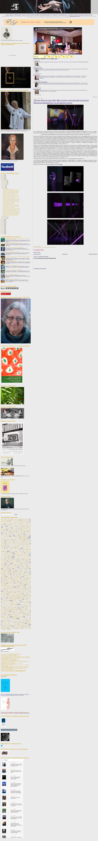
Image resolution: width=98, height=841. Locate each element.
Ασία (11, 535)
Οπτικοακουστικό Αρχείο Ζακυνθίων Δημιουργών (13, 593)
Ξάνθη (2, 592)
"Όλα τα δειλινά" (26, 666)
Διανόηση (27, 544)
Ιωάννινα (24, 563)
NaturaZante (37, 75)
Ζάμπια (16, 557)
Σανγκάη (3, 609)
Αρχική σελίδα (64, 254)
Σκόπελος (18, 610)
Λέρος (25, 574)
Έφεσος (2, 557)
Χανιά (24, 626)
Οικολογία (12, 592)
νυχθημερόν (37, 60)
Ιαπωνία (2, 561)
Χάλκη (16, 626)
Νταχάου (4, 591)
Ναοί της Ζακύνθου (20, 588)
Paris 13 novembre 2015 (26, 628)
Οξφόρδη (2, 593)
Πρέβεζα (23, 603)
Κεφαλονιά (5, 568)
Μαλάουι (25, 576)
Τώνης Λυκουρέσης (23, 621)
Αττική (16, 535)
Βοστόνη (12, 539)
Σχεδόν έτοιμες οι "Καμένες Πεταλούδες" (13, 242)
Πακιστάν (10, 594)
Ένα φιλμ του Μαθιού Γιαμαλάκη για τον (13, 671)
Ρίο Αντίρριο (19, 606)
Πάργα (6, 596)
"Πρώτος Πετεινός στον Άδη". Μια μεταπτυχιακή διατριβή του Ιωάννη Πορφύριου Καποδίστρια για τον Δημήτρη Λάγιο (61, 101)
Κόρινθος (6, 571)
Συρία (26, 614)
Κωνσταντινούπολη (5, 574)
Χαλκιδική (20, 626)
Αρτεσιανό (15, 534)
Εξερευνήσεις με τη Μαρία (18, 552)
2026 (3, 174)
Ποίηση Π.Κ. (16, 600)
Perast (2, 629)
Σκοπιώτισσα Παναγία (25, 610)
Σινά (15, 610)
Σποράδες (25, 612)
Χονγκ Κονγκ (4, 627)
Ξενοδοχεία (6, 592)
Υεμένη (25, 622)
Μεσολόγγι (10, 581)
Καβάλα (29, 563)
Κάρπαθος (19, 566)
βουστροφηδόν (38, 89)
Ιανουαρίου (5, 218)
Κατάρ (29, 566)
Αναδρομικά (7, 530)
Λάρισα (22, 574)
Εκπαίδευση (13, 551)
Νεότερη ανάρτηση (37, 254)
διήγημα (13, 545)
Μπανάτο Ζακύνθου (8, 587)
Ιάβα (29, 560)
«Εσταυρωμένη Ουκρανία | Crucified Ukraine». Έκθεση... (11, 201)
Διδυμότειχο (8, 545)
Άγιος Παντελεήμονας (14, 525)
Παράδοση (21, 595)
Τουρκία (29, 619)
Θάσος (7, 559)
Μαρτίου (4, 216)
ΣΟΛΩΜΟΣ (37, 14)
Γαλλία (22, 540)
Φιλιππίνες (6, 623)
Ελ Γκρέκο (19, 551)
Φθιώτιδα (29, 622)
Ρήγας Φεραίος (13, 606)
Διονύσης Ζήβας (20, 545)
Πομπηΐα (2, 603)
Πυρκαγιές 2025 (3, 606)
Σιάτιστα (23, 609)
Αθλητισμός (20, 526)
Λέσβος (28, 574)
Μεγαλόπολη (17, 580)
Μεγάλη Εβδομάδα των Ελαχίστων (8, 580)
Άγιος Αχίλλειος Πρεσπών (16, 524)
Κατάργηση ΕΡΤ (4, 567)
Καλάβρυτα (18, 564)
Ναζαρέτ (9, 588)
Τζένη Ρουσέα (27, 618)
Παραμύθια (2, 596)
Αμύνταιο (24, 529)
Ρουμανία (6, 607)
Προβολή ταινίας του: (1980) (10, 655)
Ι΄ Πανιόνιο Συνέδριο (14, 560)
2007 (3, 233)
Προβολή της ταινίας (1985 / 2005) (13, 670)
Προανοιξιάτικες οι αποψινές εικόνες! (12, 265)
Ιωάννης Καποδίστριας (16, 563)
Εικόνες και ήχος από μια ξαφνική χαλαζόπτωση (14, 269)
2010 (3, 230)
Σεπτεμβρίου (5, 183)
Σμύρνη (2, 611)
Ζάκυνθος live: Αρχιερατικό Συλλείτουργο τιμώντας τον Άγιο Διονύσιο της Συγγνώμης (54, 61)
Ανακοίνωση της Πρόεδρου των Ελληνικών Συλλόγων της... (12, 213)
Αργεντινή (8, 531)
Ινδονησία (28, 561)
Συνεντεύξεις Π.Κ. (20, 614)
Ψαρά (13, 627)
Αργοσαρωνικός (20, 531)
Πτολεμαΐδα (22, 604)
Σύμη (1, 614)
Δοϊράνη (24, 547)
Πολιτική (19, 602)
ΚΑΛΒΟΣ (32, 14)
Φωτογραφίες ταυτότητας (6, 626)
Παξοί (8, 595)
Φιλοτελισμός (4, 624)
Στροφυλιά (27, 613)
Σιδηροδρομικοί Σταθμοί (5, 610)
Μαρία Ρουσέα (28, 577)
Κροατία (27, 572)
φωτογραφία (27, 625)
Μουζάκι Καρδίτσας (9, 584)
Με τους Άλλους (28, 579)
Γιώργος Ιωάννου (27, 541)
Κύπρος (27, 573)
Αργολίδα (13, 531)
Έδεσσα (9, 548)
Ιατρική (5, 561)
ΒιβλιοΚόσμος (23, 538)
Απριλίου (4, 188)
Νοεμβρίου (5, 181)
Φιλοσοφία (29, 623)
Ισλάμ (18, 562)
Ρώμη (17, 607)
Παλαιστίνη (24, 594)
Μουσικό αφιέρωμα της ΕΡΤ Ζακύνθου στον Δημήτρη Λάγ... (12, 208)
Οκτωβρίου (5, 182)
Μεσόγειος (4, 581)
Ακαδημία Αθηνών (23, 527)
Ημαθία (11, 558)
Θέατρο (10, 559)
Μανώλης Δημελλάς (16, 577)
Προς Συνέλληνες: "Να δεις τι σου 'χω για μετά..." (14, 247)
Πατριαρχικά (14, 598)
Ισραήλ (26, 562)
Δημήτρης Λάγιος (48, 247)
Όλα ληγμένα (18, 592)
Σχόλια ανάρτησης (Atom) (43, 256)
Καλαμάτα (23, 564)
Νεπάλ (2, 590)
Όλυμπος (27, 592)
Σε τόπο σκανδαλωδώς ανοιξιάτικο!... (12, 274)
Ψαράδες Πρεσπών (18, 627)
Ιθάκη (19, 561)
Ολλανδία (23, 592)
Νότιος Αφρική (28, 590)
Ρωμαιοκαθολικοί (11, 607)
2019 (3, 221)
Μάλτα (29, 576)
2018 (3, 222)
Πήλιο (29, 599)
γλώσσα (24, 542)
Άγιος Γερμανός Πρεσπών (26, 524)
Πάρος (12, 596)
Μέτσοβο (2, 582)
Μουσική (21, 585)
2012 (3, 228)
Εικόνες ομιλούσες (13, 549)
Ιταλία (8, 563)
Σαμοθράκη (29, 608)
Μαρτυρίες (8, 578)
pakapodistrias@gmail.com (75, 16)
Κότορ (18, 571)
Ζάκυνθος (8, 557)
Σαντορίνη (9, 609)
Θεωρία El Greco (3, 560)
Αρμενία (3, 534)
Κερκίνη (24, 567)
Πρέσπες (27, 603)
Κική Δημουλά (17, 568)
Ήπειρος (14, 558)
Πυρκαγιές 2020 (21, 605)
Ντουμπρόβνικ (14, 591)
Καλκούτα (21, 565)
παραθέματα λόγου (38, 68)
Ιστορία (2, 563)
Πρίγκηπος (2, 604)
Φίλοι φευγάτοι (53, 247)
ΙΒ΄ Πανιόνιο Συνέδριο (12, 561)
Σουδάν (24, 611)
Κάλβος (6, 565)
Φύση (27, 624)
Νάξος (14, 588)
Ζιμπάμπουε (20, 557)
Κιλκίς (23, 568)
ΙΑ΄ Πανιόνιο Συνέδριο (23, 560)
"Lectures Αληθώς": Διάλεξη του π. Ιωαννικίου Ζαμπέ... (11, 204)
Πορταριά (14, 603)
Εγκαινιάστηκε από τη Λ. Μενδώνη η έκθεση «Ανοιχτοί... (11, 191)
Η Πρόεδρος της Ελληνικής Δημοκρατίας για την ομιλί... (11, 209)
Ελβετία (25, 551)
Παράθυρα (27, 595)
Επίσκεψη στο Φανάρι (19, 553)
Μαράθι (23, 577)
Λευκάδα (2, 575)
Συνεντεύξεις (12, 614)
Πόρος (10, 603)
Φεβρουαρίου (5, 217)
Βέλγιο (22, 536)
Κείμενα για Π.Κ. (12, 567)
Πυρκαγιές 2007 (28, 604)
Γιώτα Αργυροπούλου (4, 542)
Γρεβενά (2, 543)
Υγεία (17, 622)
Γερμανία (27, 540)
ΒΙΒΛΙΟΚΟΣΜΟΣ (18, 14)
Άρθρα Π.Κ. (28, 531)
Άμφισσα (2, 530)
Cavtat (2, 628)
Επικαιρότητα (9, 553)
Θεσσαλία (20, 559)
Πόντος (7, 603)
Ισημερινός (14, 562)
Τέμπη (6, 618)
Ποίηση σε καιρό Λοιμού (26, 600)
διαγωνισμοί (3, 544)
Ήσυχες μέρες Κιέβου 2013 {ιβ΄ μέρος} (8, 202)
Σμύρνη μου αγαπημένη (43, 90)
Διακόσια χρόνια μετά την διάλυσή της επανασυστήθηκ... (11, 205)
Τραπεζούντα (6, 621)
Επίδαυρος (2, 553)
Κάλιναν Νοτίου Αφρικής (13, 565)
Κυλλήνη (16, 573)
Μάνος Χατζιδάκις (7, 577)
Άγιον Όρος (8, 524)
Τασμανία (2, 618)
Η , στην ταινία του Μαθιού (12, 666)
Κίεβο (10, 568)
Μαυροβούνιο (24, 578)
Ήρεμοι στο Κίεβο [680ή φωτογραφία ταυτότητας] (10, 215)
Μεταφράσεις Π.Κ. (22, 581)
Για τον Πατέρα (10, 541)
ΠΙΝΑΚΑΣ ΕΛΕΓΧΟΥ (88, 14)
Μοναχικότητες (11, 583)
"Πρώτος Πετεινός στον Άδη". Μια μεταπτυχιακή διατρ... (11, 214)
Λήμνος (7, 575)
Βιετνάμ (2, 539)
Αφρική (7, 536)
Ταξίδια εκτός (5, 617)
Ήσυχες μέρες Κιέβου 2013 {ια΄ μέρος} (8, 203)
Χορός (10, 627)
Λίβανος (11, 575)
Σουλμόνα (2, 612)
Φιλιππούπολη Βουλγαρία (13, 623)
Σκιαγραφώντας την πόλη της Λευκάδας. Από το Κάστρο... (11, 212)
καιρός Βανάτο (36, 56)
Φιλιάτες (3, 623)
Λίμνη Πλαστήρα (20, 575)
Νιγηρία (5, 590)
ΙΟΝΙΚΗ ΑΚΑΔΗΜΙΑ (3, 562)
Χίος (30, 626)
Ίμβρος (22, 561)
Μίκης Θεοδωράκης (9, 582)
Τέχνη (14, 618)
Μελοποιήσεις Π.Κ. (27, 580)
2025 (3, 175)
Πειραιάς (25, 598)
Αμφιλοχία (28, 529)
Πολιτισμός (25, 602)
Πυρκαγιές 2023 (27, 605)
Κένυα (20, 567)
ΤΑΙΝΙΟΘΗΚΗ (70, 14)
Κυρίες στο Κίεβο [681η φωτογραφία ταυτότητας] (10, 193)
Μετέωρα (28, 581)
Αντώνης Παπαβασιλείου (23, 530)
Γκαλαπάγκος (12, 542)
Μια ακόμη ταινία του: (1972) (10, 660)
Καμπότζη (11, 566)
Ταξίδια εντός (17, 617)
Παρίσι (9, 596)
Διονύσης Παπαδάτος (13, 546)
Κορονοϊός (12, 571)
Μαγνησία (13, 576)
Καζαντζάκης (8, 564)
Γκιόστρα (20, 542)
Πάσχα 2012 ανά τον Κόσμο (26, 597)
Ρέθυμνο (8, 606)
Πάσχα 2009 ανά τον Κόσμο (19, 596)
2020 (3, 220)
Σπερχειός (7, 612)
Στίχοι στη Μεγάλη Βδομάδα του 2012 (12, 613)
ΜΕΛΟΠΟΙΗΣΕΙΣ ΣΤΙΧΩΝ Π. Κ (46, 14)
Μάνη (2, 577)
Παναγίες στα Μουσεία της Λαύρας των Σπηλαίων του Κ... (11, 211)
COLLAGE (24, 14)
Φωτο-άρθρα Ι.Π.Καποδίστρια (17, 625)
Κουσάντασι (24, 571)
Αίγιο (4, 527)
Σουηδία (28, 611)
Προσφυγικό (7, 604)
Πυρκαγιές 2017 (4, 605)
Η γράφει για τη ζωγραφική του (10, 658)
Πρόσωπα (13, 604)
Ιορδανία (9, 562)
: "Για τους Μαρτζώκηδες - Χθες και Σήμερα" (12, 663)
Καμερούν (7, 566)
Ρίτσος (24, 606)
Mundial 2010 (19, 628)
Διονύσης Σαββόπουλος (22, 546)
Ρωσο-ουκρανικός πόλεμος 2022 (11, 608)
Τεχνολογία (21, 618)
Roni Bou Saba (6, 629)
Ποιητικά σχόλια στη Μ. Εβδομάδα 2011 (10, 602)
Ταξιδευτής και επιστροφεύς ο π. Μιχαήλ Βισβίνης (19, 615)
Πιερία (2, 600)
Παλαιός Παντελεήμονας (17, 594)
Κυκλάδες (11, 573)
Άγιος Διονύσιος (5, 525)
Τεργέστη (10, 618)
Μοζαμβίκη (3, 583)
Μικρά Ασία (18, 582)
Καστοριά (25, 566)
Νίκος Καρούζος (17, 590)
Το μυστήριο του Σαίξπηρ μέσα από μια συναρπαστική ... (11, 190)
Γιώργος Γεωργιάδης (18, 541)
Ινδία (25, 561)
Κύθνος (6, 573)
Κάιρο (13, 564)
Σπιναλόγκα (16, 612)
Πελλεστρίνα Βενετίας (9, 599)
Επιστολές (27, 553)
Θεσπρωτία (15, 559)
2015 (3, 225)
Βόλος (9, 539)
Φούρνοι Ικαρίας (22, 624)
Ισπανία (22, 562)
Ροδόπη (28, 606)
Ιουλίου (4, 185)
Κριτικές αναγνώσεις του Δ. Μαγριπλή (17, 572)
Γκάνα (16, 542)
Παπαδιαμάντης (14, 595)
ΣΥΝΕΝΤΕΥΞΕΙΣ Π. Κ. (63, 14)
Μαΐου (4, 187)
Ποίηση (6, 600)
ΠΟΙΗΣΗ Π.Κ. (55, 14)
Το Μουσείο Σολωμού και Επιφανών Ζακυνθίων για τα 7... (11, 210)
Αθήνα (14, 526)
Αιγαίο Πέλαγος (27, 526)
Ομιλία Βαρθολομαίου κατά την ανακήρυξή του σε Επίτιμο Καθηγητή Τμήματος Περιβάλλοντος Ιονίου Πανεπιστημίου (60, 76)
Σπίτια (21, 612)
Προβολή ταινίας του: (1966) (8, 654)
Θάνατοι (20, 558)
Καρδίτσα (15, 566)
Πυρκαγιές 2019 (15, 605)
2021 (3, 219)
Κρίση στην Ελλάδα (4, 572)
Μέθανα (21, 580)
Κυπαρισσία (22, 573)
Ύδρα (21, 622)
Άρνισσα (8, 534)
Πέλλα (3, 599)
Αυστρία (27, 535)
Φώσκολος (8, 625)
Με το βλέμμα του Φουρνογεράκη (19, 579)
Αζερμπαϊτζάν (10, 526)
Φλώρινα (16, 624)
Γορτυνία (28, 542)
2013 (3, 227)
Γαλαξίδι (10, 540)
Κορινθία (2, 571)
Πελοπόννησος (18, 599)
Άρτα (11, 534)
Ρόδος (2, 607)
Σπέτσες (11, 612)
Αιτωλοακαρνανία (15, 527)
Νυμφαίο (20, 591)
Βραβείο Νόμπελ (23, 539)
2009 (3, 231)
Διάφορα (2, 545)
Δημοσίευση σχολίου (37, 252)
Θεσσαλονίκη (26, 559)
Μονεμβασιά (23, 583)
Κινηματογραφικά (4, 570)
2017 (3, 223)
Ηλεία (6, 558)
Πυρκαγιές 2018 (10, 605)
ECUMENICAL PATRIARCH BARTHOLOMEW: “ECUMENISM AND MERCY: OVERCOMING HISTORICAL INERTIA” (60, 83)
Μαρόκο (4, 578)
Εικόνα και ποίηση (16, 548)
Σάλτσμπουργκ (23, 608)
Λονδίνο (9, 576)
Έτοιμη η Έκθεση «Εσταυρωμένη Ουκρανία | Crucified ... (11, 200)
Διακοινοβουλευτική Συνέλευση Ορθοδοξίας (13, 544)
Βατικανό (17, 536)
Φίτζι (8, 624)
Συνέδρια (6, 614)
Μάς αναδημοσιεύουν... (15, 578)
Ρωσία (21, 607)
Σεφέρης (18, 609)
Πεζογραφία (20, 598)
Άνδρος (12, 530)
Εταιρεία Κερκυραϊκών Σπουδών (20, 554)
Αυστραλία (22, 535)
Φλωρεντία (11, 624)
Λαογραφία (17, 574)
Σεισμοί (14, 609)
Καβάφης (2, 564)
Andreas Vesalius (26, 627)
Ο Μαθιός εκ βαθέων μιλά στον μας (8, 659)
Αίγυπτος (8, 527)
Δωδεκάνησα (3, 548)
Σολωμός (7, 611)
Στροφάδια (22, 613)
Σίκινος (12, 610)
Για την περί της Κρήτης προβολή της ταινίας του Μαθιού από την (13, 668)
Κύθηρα (2, 573)
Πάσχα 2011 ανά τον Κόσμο (13, 597)
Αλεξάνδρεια (15, 528)
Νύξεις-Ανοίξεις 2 (26, 591)
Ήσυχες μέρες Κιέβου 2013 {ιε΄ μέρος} (8, 189)
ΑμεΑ (14, 529)
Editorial (6, 628)
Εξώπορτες (27, 552)
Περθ (25, 599)
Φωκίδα (2, 625)
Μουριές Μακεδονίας (16, 584)
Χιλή (27, 626)
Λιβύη (15, 575)
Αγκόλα (20, 525)
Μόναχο (17, 583)
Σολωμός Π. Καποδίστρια (16, 611)
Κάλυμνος (25, 565)
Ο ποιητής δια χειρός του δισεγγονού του (14, 667)
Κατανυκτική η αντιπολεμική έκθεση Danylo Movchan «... (11, 199)
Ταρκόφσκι (27, 617)
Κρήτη (28, 571)
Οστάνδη (25, 593)
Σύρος (30, 614)
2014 (3, 226)
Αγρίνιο (28, 525)
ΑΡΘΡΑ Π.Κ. (11, 14)
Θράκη (9, 560)
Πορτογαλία (18, 603)
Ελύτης (9, 552)
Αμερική (18, 529)
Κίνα (27, 568)
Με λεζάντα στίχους (9, 579)
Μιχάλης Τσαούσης (26, 582)
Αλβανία (9, 528)
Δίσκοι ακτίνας (18, 547)
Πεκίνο (29, 598)
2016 (3, 224)
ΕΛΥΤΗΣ (28, 14)
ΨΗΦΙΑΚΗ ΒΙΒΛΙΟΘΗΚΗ (79, 14)
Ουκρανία (4, 594)
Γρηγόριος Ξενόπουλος (10, 543)
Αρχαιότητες (20, 534)
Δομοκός (28, 547)
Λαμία (13, 574)
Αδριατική (3, 526)
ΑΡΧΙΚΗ (7, 14)
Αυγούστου (5, 184)
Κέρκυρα (29, 567)
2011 (3, 229)
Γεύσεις (2, 541)
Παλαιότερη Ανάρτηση (93, 254)
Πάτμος (4, 598)
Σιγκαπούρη (28, 609)
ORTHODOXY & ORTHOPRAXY (41, 82)
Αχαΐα (13, 536)
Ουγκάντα (29, 593)
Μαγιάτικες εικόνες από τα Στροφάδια (12, 251)
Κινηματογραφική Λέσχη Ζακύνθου (7, 669)
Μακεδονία (19, 576)
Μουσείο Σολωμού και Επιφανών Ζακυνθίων (16, 585)
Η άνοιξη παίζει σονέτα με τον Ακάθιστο (8, 207)
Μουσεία (22, 584)
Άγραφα (24, 525)
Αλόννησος (10, 529)
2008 (3, 232)
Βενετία (26, 536)
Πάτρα (9, 598)
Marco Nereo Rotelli (12, 628)
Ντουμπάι (9, 591)
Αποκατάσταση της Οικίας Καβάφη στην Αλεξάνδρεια (11, 192)
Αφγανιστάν (2, 536)
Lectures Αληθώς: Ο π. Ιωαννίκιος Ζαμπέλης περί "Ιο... (11, 206)
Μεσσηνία (15, 581)
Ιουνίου (4, 186)
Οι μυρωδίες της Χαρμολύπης (11, 260)
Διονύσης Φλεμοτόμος (10, 547)
